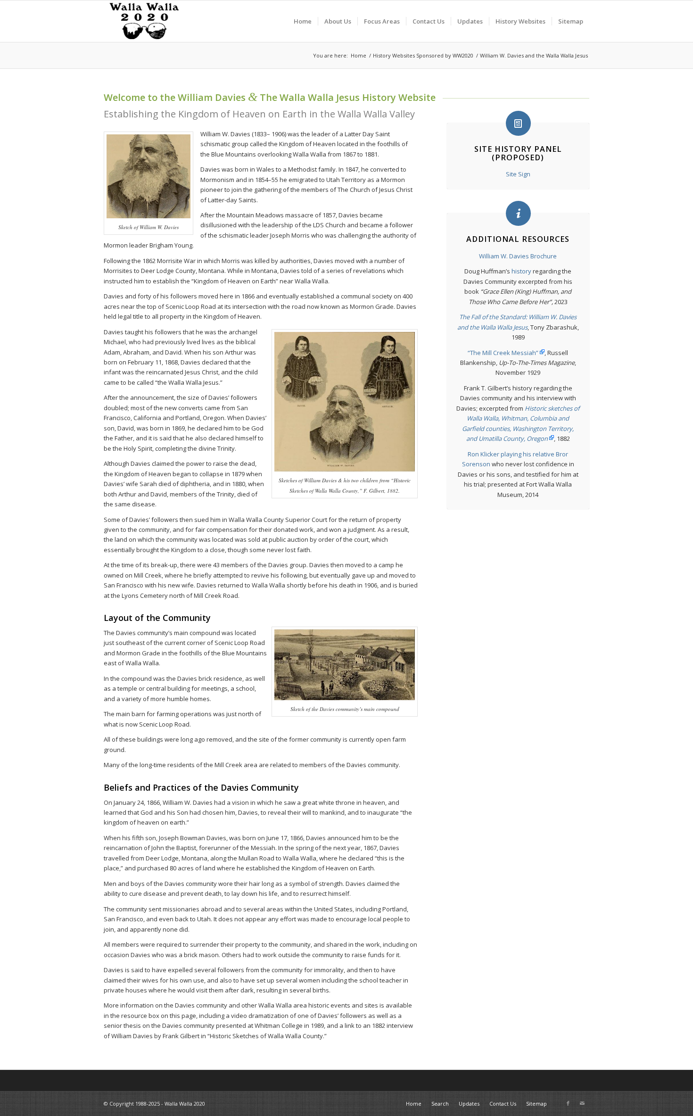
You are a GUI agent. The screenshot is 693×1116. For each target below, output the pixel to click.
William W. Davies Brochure (518, 256)
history (521, 271)
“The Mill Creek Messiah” (503, 352)
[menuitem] (303, 21)
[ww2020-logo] (145, 21)
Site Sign (518, 174)
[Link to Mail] (582, 1103)
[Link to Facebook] (568, 1103)
